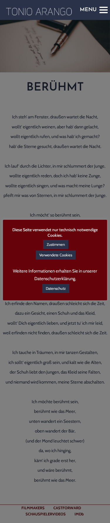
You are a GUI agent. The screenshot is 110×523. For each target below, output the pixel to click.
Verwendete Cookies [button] (55, 255)
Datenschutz (56, 288)
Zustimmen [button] (56, 244)
